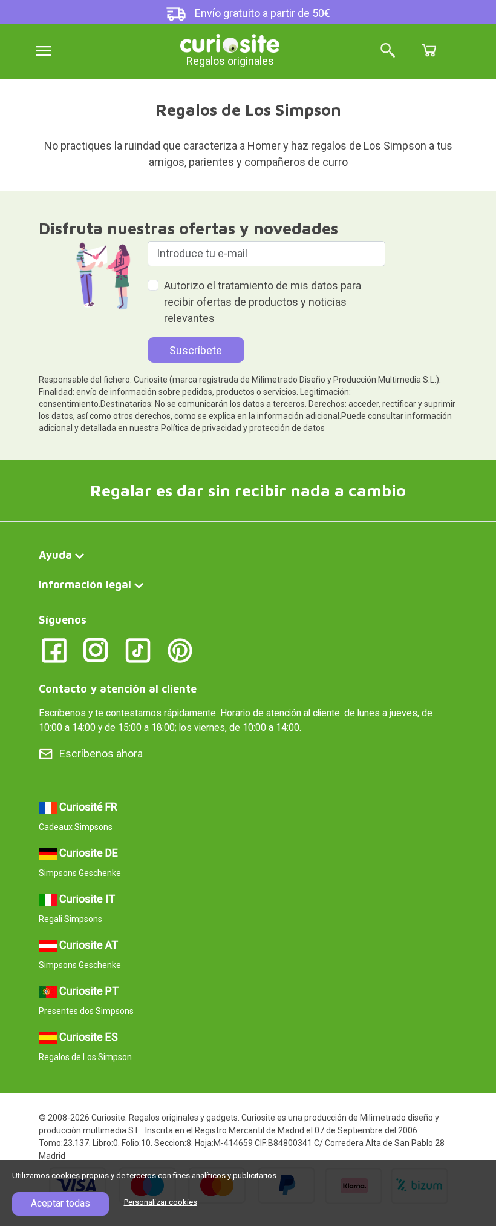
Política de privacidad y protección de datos (243, 428)
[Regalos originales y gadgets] (229, 42)
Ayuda (55, 555)
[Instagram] (95, 649)
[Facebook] (54, 649)
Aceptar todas (60, 1203)
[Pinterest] (180, 649)
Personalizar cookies (160, 1202)
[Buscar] (387, 51)
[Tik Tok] (138, 649)
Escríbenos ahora (101, 753)
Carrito (429, 50)
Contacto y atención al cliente (118, 688)
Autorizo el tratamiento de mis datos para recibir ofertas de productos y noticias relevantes (262, 302)
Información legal (85, 584)
